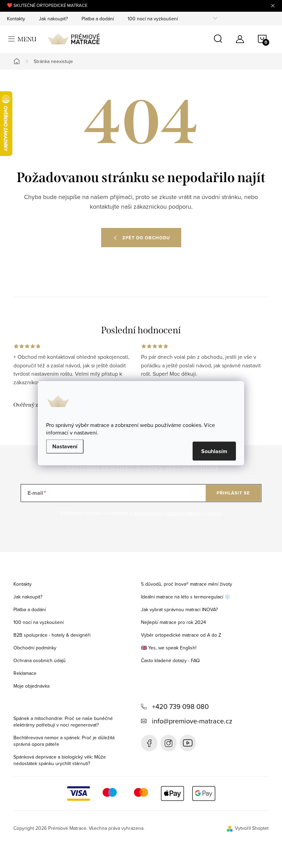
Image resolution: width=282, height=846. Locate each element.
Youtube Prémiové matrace (188, 743)
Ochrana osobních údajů (39, 660)
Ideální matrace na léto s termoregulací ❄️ (185, 597)
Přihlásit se (233, 493)
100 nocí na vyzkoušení (153, 18)
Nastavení (64, 446)
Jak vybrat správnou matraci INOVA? (179, 609)
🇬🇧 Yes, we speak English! (168, 648)
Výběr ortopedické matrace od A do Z (181, 635)
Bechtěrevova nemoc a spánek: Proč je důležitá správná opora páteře (64, 741)
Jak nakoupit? (53, 18)
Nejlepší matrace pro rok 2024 (173, 622)
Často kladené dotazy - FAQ (170, 660)
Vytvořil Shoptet (252, 828)
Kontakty (16, 18)
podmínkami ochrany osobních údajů (177, 512)
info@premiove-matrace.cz (192, 721)
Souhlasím (214, 451)
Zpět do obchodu (146, 237)
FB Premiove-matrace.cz (149, 743)
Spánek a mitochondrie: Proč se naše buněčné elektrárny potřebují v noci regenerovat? (63, 721)
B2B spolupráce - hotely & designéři (51, 634)
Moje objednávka (31, 685)
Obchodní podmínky (34, 647)
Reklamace (24, 673)
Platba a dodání (98, 18)
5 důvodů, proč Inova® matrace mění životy (186, 584)
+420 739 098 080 (180, 706)
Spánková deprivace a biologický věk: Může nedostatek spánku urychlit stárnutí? (59, 760)
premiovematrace (168, 743)
